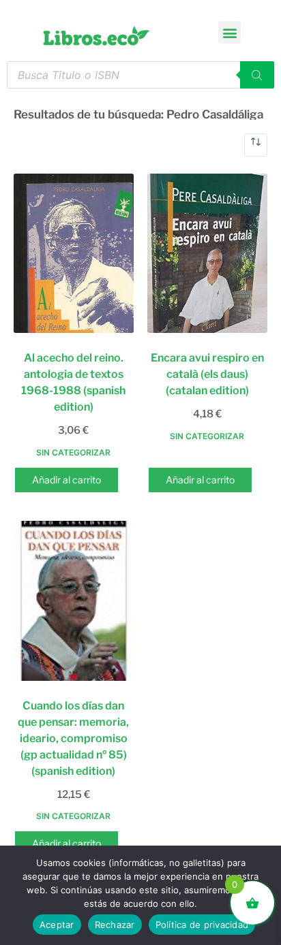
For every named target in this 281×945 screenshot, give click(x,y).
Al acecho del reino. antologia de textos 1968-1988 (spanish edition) (73, 382)
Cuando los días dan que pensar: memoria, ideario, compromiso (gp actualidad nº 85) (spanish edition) (73, 738)
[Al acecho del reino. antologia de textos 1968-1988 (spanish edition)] (74, 253)
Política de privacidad (202, 924)
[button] (229, 32)
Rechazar (115, 924)
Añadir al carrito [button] (66, 479)
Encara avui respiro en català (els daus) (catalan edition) (207, 374)
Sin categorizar (73, 452)
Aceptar (57, 924)
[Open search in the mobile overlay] (140, 75)
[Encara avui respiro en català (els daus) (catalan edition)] (207, 253)
